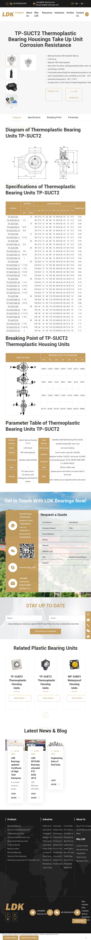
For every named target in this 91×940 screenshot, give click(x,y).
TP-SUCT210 (13, 320)
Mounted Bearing (14, 826)
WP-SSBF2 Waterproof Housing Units (74, 682)
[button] (11, 107)
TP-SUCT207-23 (13, 293)
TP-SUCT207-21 (13, 286)
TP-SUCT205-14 (13, 251)
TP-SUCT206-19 (13, 272)
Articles (70, 12)
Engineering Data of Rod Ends (55, 761)
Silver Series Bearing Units (17, 841)
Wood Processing (69, 841)
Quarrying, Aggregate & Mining (58, 826)
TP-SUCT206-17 (13, 265)
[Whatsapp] (88, 614)
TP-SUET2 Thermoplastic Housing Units (45, 682)
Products (19, 12)
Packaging (47, 834)
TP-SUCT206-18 (13, 269)
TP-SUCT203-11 (13, 237)
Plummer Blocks (13, 845)
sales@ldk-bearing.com (45, 2)
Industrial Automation (58, 856)
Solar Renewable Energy (48, 856)
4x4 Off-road (69, 852)
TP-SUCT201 (13, 217)
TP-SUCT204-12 (13, 244)
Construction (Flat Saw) (58, 834)
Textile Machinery (69, 856)
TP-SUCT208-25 (13, 303)
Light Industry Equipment (69, 845)
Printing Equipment (58, 841)
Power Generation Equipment (48, 849)
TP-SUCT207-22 (13, 289)
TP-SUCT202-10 (13, 231)
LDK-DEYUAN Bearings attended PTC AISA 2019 (35, 768)
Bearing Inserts (13, 849)
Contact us (52, 91)
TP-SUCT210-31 (13, 327)
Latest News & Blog (45, 731)
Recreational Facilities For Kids (69, 837)
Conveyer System (48, 852)
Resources (47, 12)
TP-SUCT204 (13, 241)
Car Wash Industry (69, 834)
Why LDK (36, 14)
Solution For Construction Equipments (69, 860)
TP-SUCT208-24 (13, 300)
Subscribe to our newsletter (45, 631)
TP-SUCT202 (13, 224)
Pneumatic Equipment (69, 864)
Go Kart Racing (58, 852)
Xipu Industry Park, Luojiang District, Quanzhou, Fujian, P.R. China (86, 912)
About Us (29, 14)
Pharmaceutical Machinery (48, 841)
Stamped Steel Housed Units (18, 837)
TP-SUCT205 (13, 248)
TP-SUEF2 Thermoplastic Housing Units (16, 682)
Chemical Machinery (58, 837)
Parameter (73, 117)
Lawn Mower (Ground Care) (48, 845)
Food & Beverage (69, 826)
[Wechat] (88, 631)
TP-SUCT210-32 (13, 331)
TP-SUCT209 (13, 306)
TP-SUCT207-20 (13, 282)
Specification (34, 117)
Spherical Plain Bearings (17, 856)
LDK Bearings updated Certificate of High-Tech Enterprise (15, 768)
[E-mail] (88, 619)
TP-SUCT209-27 (13, 313)
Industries (59, 12)
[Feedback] (88, 636)
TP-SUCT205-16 (13, 258)
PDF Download (74, 94)
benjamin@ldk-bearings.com (47, 5)
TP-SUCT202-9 (13, 227)
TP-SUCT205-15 (13, 255)
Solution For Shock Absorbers (58, 860)
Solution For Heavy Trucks (48, 860)
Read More (19, 698)
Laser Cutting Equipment (48, 868)
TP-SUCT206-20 (13, 275)
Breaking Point (54, 117)
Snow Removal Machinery (69, 830)
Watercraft (68, 868)
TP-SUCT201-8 (13, 220)
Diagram (17, 117)
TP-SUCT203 (13, 234)
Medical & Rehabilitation (58, 845)
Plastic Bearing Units (15, 834)
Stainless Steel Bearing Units (18, 830)
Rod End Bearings (14, 852)
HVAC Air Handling (48, 826)
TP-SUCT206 (13, 262)
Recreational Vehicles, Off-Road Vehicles (48, 864)
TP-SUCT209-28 (13, 317)
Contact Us (80, 14)
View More (15, 796)
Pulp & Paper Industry (58, 849)
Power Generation (58, 864)
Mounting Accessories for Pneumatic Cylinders (24, 860)
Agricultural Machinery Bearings (48, 830)
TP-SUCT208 (13, 296)
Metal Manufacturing (69, 849)
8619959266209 (19, 3)
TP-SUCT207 (13, 279)
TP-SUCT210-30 (13, 324)
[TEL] (88, 625)
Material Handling (58, 830)
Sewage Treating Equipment (48, 837)
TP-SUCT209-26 (13, 310)
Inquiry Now (79, 921)
